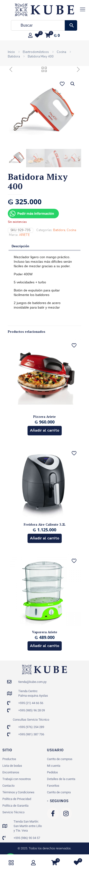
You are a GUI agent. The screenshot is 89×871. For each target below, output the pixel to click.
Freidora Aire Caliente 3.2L (45, 524)
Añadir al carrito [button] (44, 430)
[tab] (44, 246)
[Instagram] (66, 813)
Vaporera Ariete (44, 632)
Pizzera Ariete (44, 416)
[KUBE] (44, 9)
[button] (73, 84)
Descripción (20, 246)
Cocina (61, 52)
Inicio (11, 52)
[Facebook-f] (53, 813)
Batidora (14, 56)
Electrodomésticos (36, 52)
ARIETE (24, 235)
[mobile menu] (83, 9)
